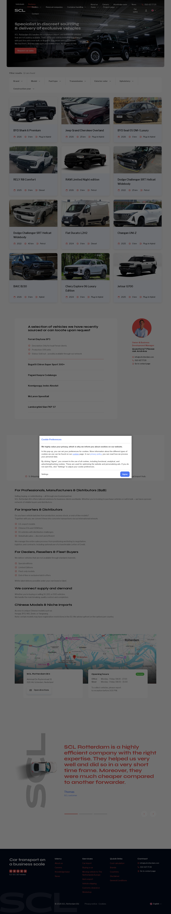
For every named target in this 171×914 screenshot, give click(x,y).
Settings (44, 474)
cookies (76, 454)
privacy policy (96, 454)
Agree (125, 474)
